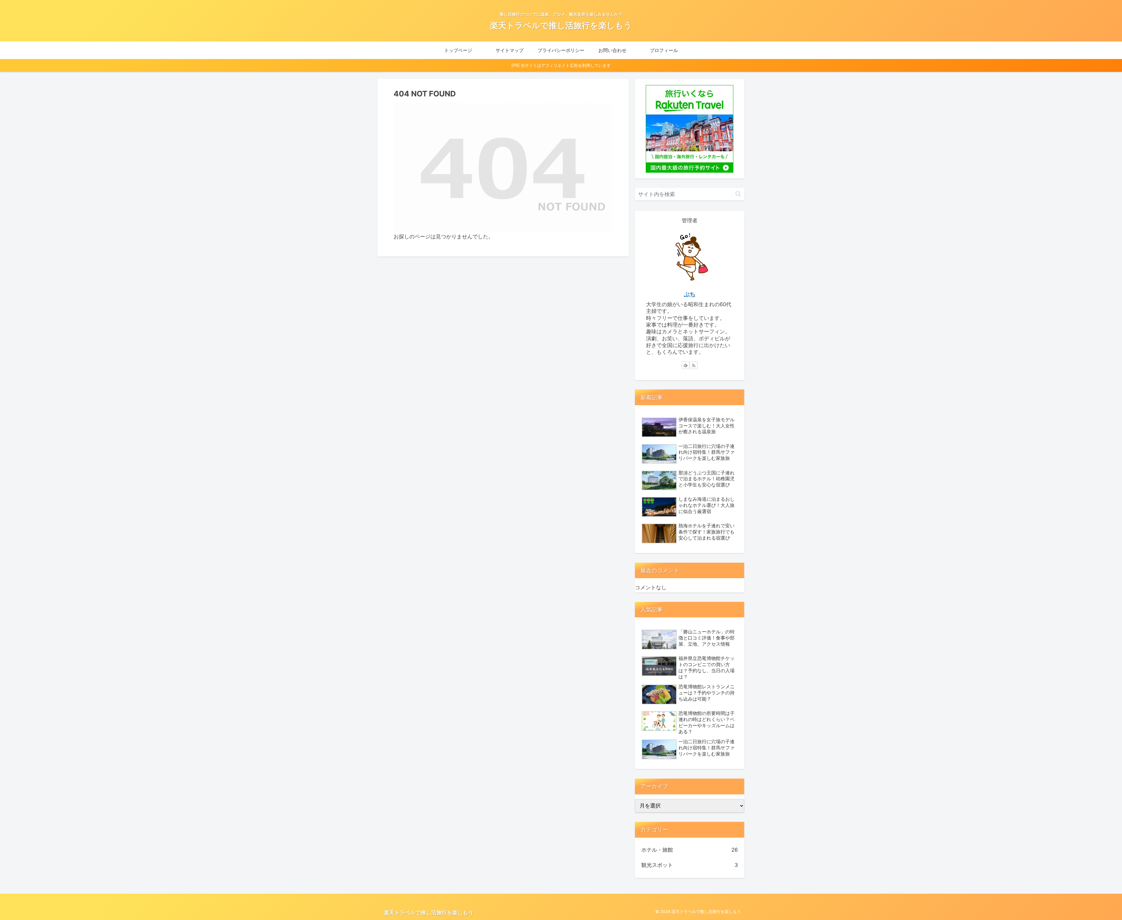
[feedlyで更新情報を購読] (685, 365)
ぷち (689, 294)
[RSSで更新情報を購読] (693, 365)
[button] (738, 193)
